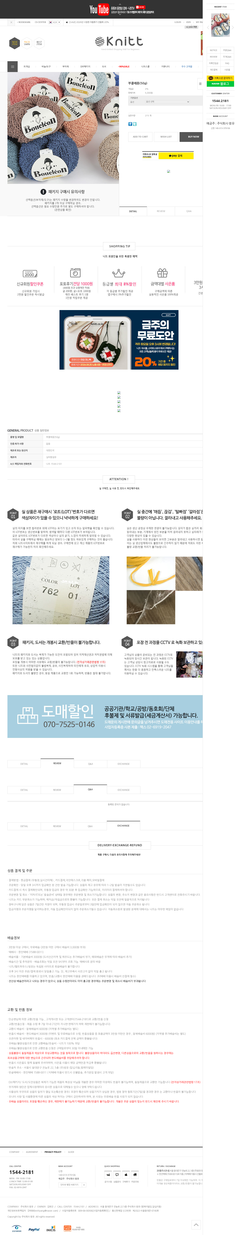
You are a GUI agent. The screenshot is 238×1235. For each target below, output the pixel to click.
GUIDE (71, 1152)
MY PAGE (200, 22)
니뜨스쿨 (145, 66)
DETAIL (133, 211)
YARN (27, 43)
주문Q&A (227, 50)
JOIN (188, 22)
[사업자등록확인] (101, 1211)
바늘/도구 (46, 66)
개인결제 (213, 69)
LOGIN (178, 22)
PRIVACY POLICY (53, 1152)
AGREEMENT (32, 1152)
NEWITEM (14, 43)
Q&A (189, 211)
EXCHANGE (124, 763)
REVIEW (213, 56)
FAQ (227, 63)
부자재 (65, 66)
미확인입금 (213, 63)
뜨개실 (27, 66)
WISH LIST (166, 136)
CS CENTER (40, 22)
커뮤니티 (165, 66)
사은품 (227, 69)
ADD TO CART (140, 136)
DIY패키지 (85, 66)
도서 (104, 66)
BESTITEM (39, 43)
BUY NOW (193, 136)
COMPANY (14, 1152)
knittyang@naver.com (45, 1211)
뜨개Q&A (227, 56)
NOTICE (213, 50)
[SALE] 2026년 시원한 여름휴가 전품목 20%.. (89, 22)
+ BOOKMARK (23, 22)
